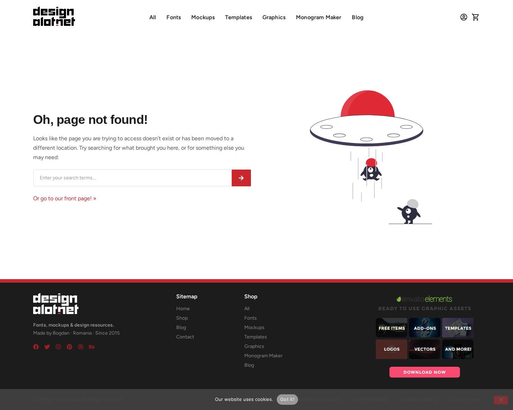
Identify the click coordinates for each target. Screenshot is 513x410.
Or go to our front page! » (64, 198)
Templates (238, 17)
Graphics (273, 17)
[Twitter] (47, 347)
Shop (182, 318)
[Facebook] (36, 347)
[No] (501, 400)
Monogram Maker (318, 17)
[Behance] (92, 347)
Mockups (203, 17)
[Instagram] (58, 347)
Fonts (173, 17)
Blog (358, 17)
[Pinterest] (69, 347)
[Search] (241, 178)
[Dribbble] (80, 347)
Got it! (287, 399)
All (152, 17)
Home (183, 309)
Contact (185, 337)
